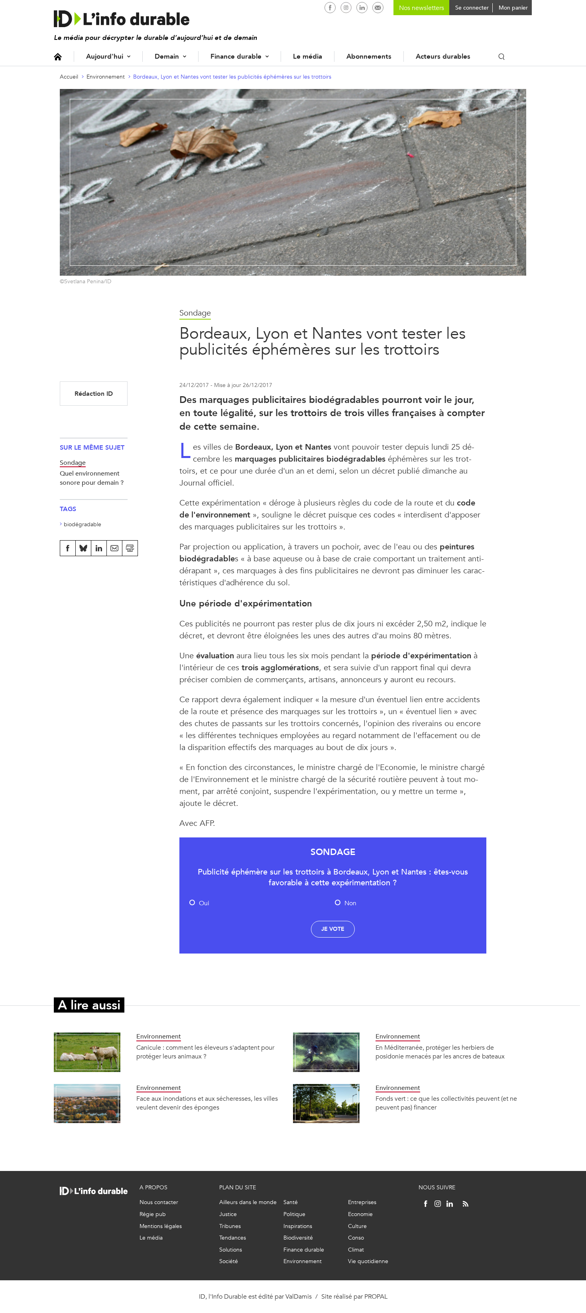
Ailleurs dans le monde (248, 1202)
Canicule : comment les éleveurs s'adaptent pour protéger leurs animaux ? (205, 1051)
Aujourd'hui (104, 56)
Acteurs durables (443, 56)
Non (350, 903)
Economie (360, 1214)
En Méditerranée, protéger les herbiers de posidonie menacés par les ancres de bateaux (440, 1051)
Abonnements (368, 56)
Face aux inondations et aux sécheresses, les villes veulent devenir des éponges (207, 1103)
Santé (290, 1202)
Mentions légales (161, 1226)
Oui (204, 903)
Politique (294, 1214)
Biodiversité (298, 1238)
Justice (228, 1214)
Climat (356, 1250)
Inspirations (297, 1226)
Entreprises (362, 1202)
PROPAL (375, 1296)
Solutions (230, 1250)
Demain (167, 56)
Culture (357, 1226)
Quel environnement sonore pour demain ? (92, 477)
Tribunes (230, 1226)
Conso (356, 1238)
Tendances (232, 1238)
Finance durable (236, 56)
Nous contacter (159, 1202)
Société (228, 1261)
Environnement (106, 77)
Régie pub (153, 1214)
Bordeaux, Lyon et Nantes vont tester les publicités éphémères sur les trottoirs (232, 77)
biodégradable (82, 524)
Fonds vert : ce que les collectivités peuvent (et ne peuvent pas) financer (446, 1103)
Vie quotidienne (368, 1261)
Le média (307, 56)
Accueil (58, 56)
